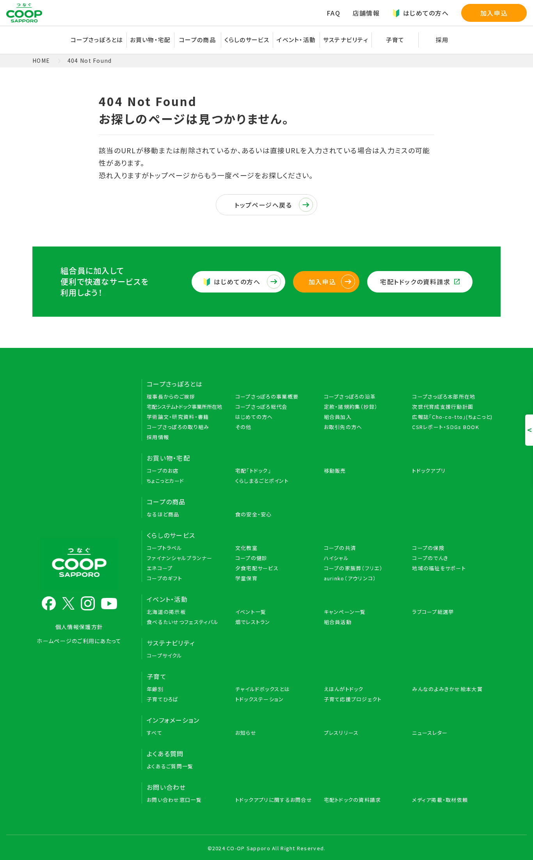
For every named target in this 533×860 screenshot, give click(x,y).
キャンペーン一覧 (345, 611)
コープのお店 (163, 470)
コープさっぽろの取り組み (178, 427)
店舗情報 (366, 13)
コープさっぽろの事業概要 (266, 396)
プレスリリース (341, 732)
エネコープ (159, 568)
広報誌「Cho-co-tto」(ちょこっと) (452, 416)
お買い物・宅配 (168, 458)
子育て (157, 676)
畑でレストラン (252, 622)
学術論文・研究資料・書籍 (178, 416)
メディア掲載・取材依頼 (440, 799)
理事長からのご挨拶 (171, 396)
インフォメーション (173, 720)
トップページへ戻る (263, 204)
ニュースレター (430, 732)
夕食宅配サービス (257, 568)
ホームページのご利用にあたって (79, 641)
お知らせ (245, 732)
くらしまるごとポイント (262, 480)
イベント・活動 (167, 599)
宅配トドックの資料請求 (415, 281)
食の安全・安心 (253, 514)
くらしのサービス (171, 535)
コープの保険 (428, 547)
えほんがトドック (344, 689)
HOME (41, 60)
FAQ (333, 13)
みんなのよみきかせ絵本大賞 (447, 689)
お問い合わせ (166, 787)
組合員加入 (338, 416)
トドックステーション (259, 699)
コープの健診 (251, 558)
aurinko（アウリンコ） (350, 578)
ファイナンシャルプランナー (180, 558)
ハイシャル (336, 558)
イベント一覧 (250, 611)
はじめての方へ (426, 13)
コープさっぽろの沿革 (350, 396)
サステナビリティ (345, 39)
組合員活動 (338, 622)
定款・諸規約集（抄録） (351, 406)
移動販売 (335, 470)
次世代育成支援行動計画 (442, 406)
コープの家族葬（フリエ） (353, 568)
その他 (243, 427)
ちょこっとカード (165, 480)
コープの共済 (340, 547)
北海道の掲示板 (166, 611)
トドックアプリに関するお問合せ (273, 799)
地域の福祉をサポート (439, 568)
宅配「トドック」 (253, 470)
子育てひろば (163, 699)
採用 (442, 39)
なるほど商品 (163, 514)
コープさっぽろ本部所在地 (443, 396)
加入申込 (494, 13)
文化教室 (246, 547)
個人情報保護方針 (79, 627)
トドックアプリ (429, 470)
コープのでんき (430, 558)
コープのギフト (164, 578)
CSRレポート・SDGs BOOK (445, 427)
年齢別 (155, 689)
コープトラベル (164, 547)
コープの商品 (166, 501)
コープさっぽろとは (175, 383)
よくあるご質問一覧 (170, 766)
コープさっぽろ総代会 (261, 406)
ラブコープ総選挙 (433, 611)
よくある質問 (165, 753)
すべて (154, 732)
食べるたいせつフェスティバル (183, 622)
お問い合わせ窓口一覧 (174, 799)
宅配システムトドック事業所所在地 (184, 406)
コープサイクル (164, 655)
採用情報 (158, 437)
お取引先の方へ (343, 427)
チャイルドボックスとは (262, 689)
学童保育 (246, 578)
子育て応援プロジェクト (353, 699)
